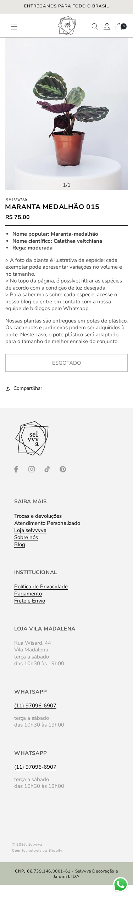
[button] (17, 26)
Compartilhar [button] (27, 388)
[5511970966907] (120, 891)
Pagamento (28, 593)
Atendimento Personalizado (47, 523)
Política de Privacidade (41, 586)
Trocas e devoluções (38, 516)
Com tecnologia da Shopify (37, 850)
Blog (19, 544)
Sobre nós (26, 537)
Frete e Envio (29, 600)
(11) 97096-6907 (35, 705)
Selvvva (35, 844)
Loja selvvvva (30, 530)
